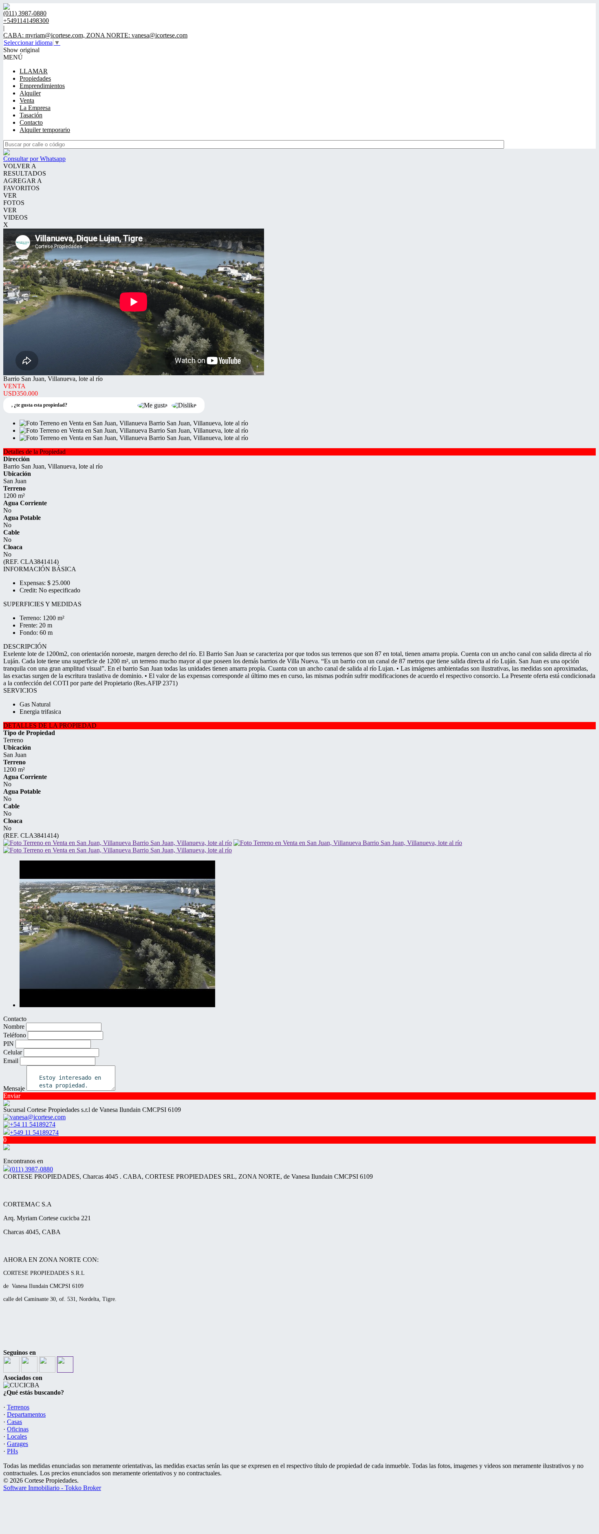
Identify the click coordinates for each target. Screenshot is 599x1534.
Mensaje (14, 1088)
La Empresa (35, 107)
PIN (8, 1043)
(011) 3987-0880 (31, 1169)
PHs (12, 1451)
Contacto (31, 122)
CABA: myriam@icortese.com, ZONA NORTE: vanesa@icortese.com (95, 35)
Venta (27, 100)
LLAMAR (34, 71)
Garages (17, 1443)
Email (10, 1060)
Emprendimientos (42, 85)
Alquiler (30, 93)
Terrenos (18, 1407)
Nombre (13, 1026)
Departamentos (26, 1414)
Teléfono (14, 1035)
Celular (12, 1052)
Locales (17, 1436)
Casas (14, 1421)
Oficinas (18, 1429)
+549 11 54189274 (34, 1132)
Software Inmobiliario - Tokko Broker (52, 1487)
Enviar (11, 1095)
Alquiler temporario (45, 129)
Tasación (31, 115)
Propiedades (35, 78)
